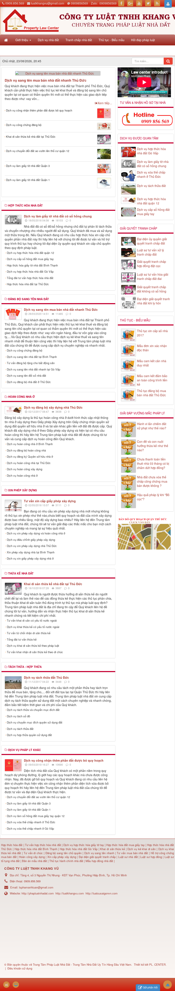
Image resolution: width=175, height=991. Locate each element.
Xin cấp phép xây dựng (61, 857)
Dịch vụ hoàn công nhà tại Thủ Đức (29, 463)
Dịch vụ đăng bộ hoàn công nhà (26, 450)
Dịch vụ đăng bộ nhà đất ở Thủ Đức (29, 382)
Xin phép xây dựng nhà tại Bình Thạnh (30, 552)
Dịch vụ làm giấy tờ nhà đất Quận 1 (28, 180)
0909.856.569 (14, 3)
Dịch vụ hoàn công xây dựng (24, 469)
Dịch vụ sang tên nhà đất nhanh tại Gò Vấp (33, 369)
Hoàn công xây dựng (32, 857)
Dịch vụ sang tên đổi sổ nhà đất (26, 375)
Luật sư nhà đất (127, 857)
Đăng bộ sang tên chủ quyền (64, 853)
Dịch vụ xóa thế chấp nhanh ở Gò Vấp (30, 828)
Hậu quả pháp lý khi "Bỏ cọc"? (153, 497)
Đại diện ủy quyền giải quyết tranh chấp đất (152, 241)
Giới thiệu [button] (22, 40)
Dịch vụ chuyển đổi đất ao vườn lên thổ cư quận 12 (37, 151)
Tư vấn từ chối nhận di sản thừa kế (28, 633)
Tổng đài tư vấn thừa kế (21, 639)
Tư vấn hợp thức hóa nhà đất (43, 845)
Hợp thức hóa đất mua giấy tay (125, 845)
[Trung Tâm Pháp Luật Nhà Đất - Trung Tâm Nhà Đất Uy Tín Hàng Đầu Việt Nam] (30, 20)
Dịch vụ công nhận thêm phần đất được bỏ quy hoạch (39, 110)
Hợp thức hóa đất (11, 845)
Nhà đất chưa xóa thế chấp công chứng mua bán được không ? (152, 481)
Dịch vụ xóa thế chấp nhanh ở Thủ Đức (31, 822)
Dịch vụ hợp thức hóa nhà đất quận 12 (30, 253)
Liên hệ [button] (20, 50)
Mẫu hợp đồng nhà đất (99, 861)
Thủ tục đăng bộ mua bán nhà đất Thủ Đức (151, 393)
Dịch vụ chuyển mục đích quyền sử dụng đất (34, 722)
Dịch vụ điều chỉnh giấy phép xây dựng (31, 540)
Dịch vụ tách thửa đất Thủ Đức (46, 677)
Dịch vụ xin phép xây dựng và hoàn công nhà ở (36, 533)
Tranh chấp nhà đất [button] (79, 40)
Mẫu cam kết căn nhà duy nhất (151, 363)
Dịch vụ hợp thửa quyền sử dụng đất (29, 735)
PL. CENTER (157, 964)
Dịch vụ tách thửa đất (20, 729)
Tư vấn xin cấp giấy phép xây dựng (50, 501)
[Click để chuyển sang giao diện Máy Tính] (16, 984)
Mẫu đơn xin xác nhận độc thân (152, 348)
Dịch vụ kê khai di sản (142, 849)
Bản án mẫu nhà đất (34, 861)
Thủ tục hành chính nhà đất (66, 861)
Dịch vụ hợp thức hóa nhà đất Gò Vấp (30, 271)
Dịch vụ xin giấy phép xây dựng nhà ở (30, 558)
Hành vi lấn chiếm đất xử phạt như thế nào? (151, 426)
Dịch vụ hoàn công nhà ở (22, 475)
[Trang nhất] (6, 40)
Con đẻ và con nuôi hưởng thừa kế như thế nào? (152, 445)
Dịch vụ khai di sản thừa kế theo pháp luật (33, 646)
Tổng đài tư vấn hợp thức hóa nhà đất (30, 278)
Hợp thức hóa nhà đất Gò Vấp (79, 849)
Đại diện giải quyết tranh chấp (98, 857)
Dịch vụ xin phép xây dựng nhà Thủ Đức (32, 546)
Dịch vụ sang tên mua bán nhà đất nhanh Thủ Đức (45, 80)
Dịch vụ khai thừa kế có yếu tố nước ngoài (33, 627)
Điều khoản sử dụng (19, 968)
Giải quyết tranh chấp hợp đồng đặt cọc (151, 263)
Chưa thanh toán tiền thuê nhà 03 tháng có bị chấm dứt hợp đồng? (153, 463)
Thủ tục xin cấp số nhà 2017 (152, 333)
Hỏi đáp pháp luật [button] (143, 40)
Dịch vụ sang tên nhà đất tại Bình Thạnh (32, 357)
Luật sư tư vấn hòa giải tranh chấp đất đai (152, 276)
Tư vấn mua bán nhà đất (133, 853)
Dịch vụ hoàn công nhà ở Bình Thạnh (30, 444)
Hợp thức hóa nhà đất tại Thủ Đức (28, 284)
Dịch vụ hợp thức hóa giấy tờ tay (83, 845)
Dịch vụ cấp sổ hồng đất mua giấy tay (30, 259)
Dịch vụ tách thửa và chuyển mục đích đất (33, 710)
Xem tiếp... (105, 103)
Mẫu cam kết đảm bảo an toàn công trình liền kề (152, 380)
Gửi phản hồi (150, 987)
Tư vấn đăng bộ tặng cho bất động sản (31, 363)
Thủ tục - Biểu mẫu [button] (111, 40)
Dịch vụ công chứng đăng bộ (23, 125)
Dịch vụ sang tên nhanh (99, 853)
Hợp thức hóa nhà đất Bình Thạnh (36, 849)
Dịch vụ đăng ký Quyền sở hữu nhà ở (30, 456)
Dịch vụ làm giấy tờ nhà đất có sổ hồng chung (58, 216)
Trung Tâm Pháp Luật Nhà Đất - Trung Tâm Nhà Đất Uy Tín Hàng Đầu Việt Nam (82, 964)
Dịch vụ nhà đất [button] (48, 40)
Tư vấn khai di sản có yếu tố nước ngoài (32, 620)
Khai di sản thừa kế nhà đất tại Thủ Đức (30, 137)
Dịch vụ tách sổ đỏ (18, 716)
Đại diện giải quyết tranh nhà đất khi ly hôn (153, 301)
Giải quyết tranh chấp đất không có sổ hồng (151, 289)
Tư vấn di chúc (34, 853)
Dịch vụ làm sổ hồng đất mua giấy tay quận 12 (35, 816)
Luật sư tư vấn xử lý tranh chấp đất (150, 252)
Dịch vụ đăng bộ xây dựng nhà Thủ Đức (53, 407)
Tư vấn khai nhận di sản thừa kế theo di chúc (35, 652)
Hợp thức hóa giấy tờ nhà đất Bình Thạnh (32, 265)
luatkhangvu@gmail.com (47, 3)
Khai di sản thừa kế (112, 849)
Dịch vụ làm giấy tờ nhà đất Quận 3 (28, 166)
